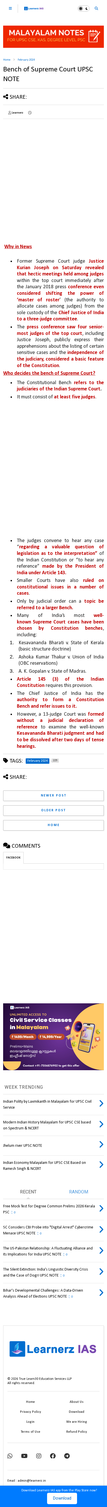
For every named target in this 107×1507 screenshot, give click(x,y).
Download (62, 1498)
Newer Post (53, 795)
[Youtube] (24, 1456)
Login (30, 1422)
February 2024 (26, 59)
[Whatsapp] (10, 1456)
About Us (77, 1402)
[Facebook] (53, 1456)
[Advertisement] (53, 176)
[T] (67, 1456)
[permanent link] (29, 113)
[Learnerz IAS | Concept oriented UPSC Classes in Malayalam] (34, 11)
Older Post (53, 810)
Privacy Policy (30, 1412)
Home (6, 59)
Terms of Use (30, 1432)
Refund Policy (76, 1432)
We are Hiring (76, 1422)
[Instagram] (38, 1456)
